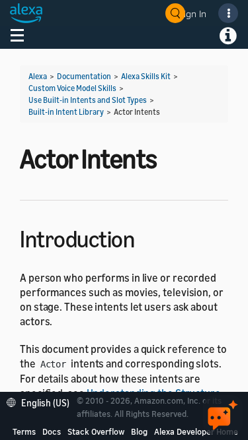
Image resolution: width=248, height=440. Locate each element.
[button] (41, 401)
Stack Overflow (95, 431)
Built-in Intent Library (66, 112)
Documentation (84, 76)
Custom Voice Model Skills (72, 88)
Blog (139, 431)
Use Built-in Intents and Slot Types (87, 100)
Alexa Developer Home (196, 431)
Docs (51, 431)
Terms (24, 431)
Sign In (192, 13)
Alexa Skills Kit (146, 76)
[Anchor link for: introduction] (145, 237)
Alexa (37, 76)
